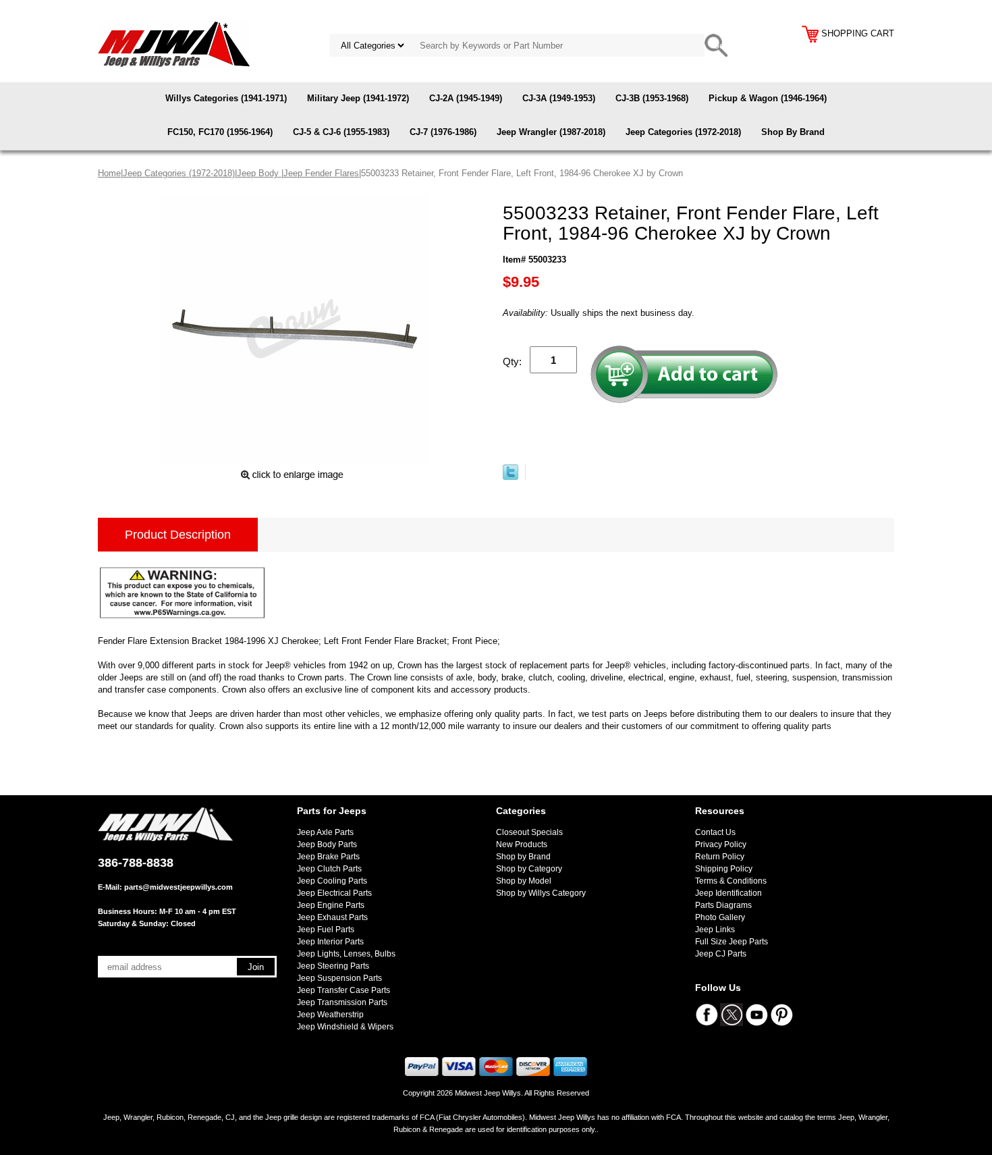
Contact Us (715, 832)
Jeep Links (715, 929)
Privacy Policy (720, 844)
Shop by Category (529, 869)
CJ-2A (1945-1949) (465, 98)
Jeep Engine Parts (330, 905)
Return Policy (719, 856)
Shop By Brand (793, 132)
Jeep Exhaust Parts (332, 917)
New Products (521, 844)
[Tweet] (510, 477)
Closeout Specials (529, 832)
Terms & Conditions (731, 881)
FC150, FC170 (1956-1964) (220, 132)
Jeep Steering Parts (333, 966)
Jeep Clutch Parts (329, 869)
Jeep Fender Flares (321, 173)
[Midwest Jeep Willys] (174, 43)
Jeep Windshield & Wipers (345, 1026)
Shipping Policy (723, 869)
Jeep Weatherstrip (330, 1014)
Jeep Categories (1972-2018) (683, 132)
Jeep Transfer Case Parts (343, 990)
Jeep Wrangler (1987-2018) (551, 132)
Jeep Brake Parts (328, 856)
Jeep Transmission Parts (342, 1002)
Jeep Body (259, 173)
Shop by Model (523, 881)
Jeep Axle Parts (325, 832)
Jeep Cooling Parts (332, 881)
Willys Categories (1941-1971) (226, 98)
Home (109, 173)
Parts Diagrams (723, 905)
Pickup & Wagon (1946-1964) (768, 98)
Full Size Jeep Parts (731, 941)
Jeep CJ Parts (720, 954)
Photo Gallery (720, 917)
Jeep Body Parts (327, 844)
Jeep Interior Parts (330, 941)
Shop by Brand (523, 856)
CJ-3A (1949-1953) (558, 98)
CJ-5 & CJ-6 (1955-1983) (341, 132)
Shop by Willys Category (541, 893)
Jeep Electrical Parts (334, 893)
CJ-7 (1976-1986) (443, 132)
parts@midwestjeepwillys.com (178, 887)
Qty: (512, 361)
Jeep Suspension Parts (339, 978)
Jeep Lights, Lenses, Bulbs (346, 954)
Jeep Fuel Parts (325, 929)
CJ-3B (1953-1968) (651, 98)
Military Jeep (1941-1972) (358, 98)
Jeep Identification (728, 893)
